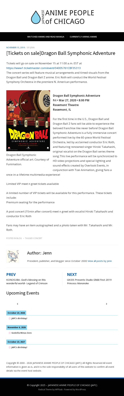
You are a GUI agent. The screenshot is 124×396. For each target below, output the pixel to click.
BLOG (19, 238)
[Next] (106, 304)
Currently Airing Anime (83, 36)
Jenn (32, 47)
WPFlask (58, 389)
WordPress (81, 389)
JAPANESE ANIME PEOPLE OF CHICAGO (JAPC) (72, 385)
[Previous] (17, 304)
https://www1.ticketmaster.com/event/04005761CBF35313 (43, 68)
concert (37, 238)
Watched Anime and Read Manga (45, 36)
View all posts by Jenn (100, 260)
